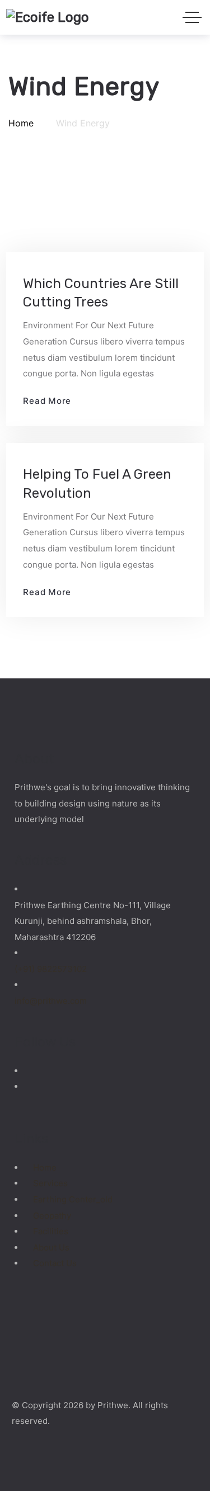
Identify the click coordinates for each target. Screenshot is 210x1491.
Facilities (50, 1231)
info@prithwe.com (51, 1000)
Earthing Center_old (73, 1199)
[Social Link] (29, 1070)
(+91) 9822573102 (51, 969)
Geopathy (52, 1215)
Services (50, 1183)
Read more (47, 400)
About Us (51, 1247)
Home (45, 1167)
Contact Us (55, 1263)
